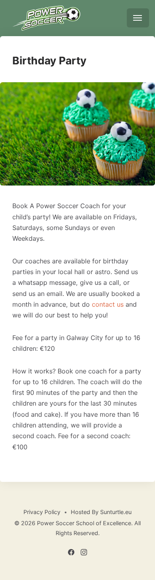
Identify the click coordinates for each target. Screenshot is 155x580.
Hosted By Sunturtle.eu (101, 511)
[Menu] (138, 17)
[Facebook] (71, 553)
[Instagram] (84, 553)
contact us (108, 304)
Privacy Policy (41, 511)
